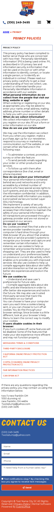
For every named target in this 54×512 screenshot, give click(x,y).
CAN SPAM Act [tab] (11, 375)
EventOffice (23, 506)
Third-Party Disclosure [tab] (16, 348)
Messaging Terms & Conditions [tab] (21, 343)
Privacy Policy (22, 504)
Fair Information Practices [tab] (19, 370)
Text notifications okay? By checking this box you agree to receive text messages (25, 480)
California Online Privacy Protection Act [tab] (25, 355)
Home (6, 32)
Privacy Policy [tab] (11, 47)
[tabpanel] (27, 195)
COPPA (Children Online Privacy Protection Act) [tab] (21, 363)
